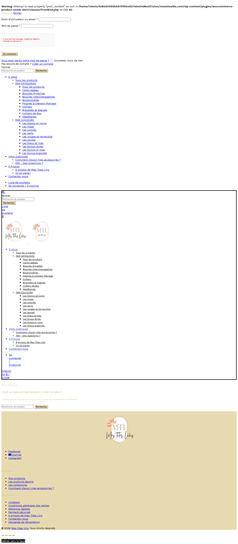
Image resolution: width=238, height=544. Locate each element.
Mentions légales (19, 508)
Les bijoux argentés (34, 153)
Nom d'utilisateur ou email (19, 19)
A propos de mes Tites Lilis (25, 515)
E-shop (12, 77)
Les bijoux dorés (32, 146)
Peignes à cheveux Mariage (39, 103)
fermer (17, 13)
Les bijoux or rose (33, 149)
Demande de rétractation (24, 522)
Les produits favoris (21, 481)
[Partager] (6, 535)
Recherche (41, 70)
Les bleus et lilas (33, 143)
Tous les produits (26, 80)
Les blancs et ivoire (34, 123)
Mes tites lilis (20, 528)
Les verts (27, 133)
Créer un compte (42, 63)
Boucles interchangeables (38, 96)
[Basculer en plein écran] (9, 535)
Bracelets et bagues (34, 110)
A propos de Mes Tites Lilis (32, 169)
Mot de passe (10, 25)
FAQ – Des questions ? (29, 163)
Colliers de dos (31, 113)
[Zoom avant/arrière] (13, 535)
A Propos (14, 166)
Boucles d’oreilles (33, 93)
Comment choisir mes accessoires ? (38, 159)
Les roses (28, 126)
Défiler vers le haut (13, 541)
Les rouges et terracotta (37, 136)
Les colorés (29, 130)
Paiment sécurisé (19, 512)
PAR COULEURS (24, 120)
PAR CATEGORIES (25, 83)
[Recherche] (3, 192)
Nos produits (16, 478)
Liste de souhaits (19, 182)
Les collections (17, 485)
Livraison (14, 502)
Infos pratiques (18, 156)
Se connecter (9, 54)
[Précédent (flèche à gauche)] (2, 538)
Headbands (29, 116)
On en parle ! (23, 173)
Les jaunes (29, 140)
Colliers (27, 106)
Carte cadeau (30, 90)
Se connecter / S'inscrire (23, 185)
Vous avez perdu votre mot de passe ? (25, 60)
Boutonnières (30, 100)
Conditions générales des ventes (28, 505)
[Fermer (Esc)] (2, 535)
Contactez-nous (18, 176)
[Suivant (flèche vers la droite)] (6, 538)
